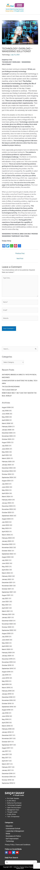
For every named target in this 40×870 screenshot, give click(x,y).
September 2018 (7, 707)
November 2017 (7, 738)
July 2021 (5, 598)
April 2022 (5, 570)
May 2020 (5, 643)
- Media (7, 834)
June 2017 (5, 754)
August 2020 (6, 633)
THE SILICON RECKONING (11, 386)
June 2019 (5, 678)
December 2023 (7, 506)
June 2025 (5, 449)
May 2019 (5, 681)
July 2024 (5, 484)
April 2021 (5, 608)
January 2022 (6, 579)
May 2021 (5, 605)
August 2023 (6, 519)
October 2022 (6, 551)
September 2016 (7, 783)
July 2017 (5, 751)
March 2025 (6, 458)
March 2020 (6, 649)
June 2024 (5, 487)
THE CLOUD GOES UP (9, 390)
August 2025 (6, 442)
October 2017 (6, 742)
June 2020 (5, 640)
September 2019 (7, 668)
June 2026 (5, 414)
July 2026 (5, 411)
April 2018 (5, 722)
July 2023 (5, 522)
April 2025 (5, 455)
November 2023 (7, 509)
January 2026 (6, 430)
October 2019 (6, 665)
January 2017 (6, 770)
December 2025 (7, 433)
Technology (6, 55)
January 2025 (6, 465)
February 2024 (7, 500)
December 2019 (7, 659)
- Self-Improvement (12, 839)
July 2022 (5, 560)
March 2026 (6, 423)
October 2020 (6, 627)
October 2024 (6, 474)
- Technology (9, 841)
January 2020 (6, 656)
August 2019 (6, 672)
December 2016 (7, 773)
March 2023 (6, 535)
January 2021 (6, 617)
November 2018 (7, 700)
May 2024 (5, 490)
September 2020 (7, 630)
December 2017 (7, 735)
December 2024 (7, 468)
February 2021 (6, 614)
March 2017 (6, 764)
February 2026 (7, 426)
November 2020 (7, 624)
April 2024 (5, 493)
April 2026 (5, 420)
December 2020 (7, 621)
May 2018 (5, 719)
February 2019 (6, 691)
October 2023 (6, 512)
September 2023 (7, 516)
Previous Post (19, 253)
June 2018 (5, 716)
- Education (9, 826)
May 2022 (5, 566)
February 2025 (7, 461)
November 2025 (7, 436)
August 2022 (6, 557)
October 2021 (6, 589)
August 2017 (6, 748)
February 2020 (7, 652)
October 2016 (6, 780)
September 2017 (7, 745)
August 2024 (6, 481)
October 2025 (6, 439)
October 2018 (6, 703)
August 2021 (6, 595)
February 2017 (6, 767)
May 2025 (5, 452)
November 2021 (7, 586)
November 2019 (7, 662)
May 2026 (5, 417)
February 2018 (6, 729)
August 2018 (6, 710)
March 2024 (6, 496)
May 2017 (5, 757)
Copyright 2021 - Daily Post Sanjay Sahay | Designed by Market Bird (20, 867)
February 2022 (7, 576)
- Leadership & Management (14, 831)
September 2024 (7, 477)
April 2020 (5, 646)
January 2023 (6, 541)
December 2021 (7, 582)
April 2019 (5, 684)
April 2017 (5, 761)
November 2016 (7, 777)
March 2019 (6, 687)
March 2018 (6, 726)
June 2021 (5, 601)
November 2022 (7, 547)
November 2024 (7, 471)
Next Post (20, 258)
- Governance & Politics (13, 836)
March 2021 (6, 611)
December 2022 (7, 544)
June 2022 (5, 563)
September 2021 (7, 592)
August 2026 (6, 407)
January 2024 (6, 503)
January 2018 (6, 732)
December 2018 (7, 697)
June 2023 (5, 525)
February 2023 (7, 538)
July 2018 (5, 713)
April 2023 (5, 531)
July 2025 (5, 446)
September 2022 (7, 554)
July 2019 (5, 675)
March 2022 (6, 573)
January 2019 (6, 694)
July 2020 (5, 636)
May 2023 (5, 528)
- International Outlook (12, 828)
